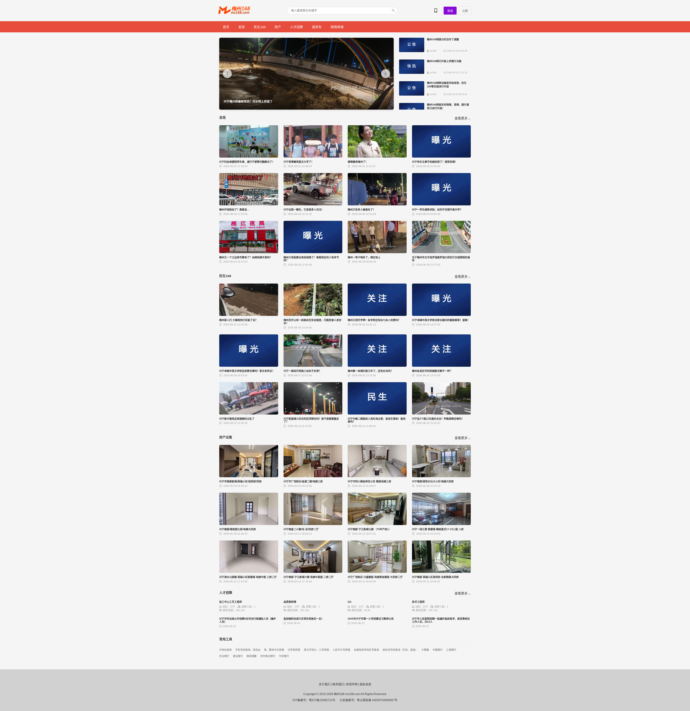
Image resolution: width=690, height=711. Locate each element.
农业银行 (224, 656)
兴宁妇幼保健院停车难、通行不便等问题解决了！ (247, 161)
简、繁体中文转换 (274, 649)
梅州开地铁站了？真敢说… (234, 209)
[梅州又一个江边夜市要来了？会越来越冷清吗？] (248, 252)
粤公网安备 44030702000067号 (377, 700)
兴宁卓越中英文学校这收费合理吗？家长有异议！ (247, 370)
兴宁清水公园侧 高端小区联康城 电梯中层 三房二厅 (248, 577)
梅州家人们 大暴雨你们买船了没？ (238, 320)
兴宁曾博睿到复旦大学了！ (299, 161)
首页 (226, 27)
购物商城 (337, 27)
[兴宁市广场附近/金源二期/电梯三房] (313, 476)
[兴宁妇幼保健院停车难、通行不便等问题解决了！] (248, 156)
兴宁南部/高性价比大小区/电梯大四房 (433, 481)
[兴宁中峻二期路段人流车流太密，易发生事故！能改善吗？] (377, 413)
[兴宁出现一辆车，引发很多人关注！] (313, 204)
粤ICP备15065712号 (322, 700)
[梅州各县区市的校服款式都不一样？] (441, 365)
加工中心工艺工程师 (230, 601)
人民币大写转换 (341, 649)
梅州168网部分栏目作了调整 (443, 39)
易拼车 (317, 27)
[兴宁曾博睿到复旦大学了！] (313, 156)
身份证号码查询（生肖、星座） (400, 649)
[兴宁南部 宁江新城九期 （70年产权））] (377, 524)
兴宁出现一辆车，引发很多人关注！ (304, 209)
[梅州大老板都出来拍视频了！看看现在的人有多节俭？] (313, 252)
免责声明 (352, 684)
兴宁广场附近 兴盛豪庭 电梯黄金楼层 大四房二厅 (375, 577)
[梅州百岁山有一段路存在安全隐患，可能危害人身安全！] (313, 314)
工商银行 (451, 649)
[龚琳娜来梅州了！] (377, 156)
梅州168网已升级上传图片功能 (444, 61)
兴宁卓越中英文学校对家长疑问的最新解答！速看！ (441, 320)
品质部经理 (290, 601)
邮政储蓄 (252, 656)
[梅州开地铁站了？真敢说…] (248, 204)
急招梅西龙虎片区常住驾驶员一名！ (304, 618)
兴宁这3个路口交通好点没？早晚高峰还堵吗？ (438, 418)
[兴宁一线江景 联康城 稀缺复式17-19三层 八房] (441, 524)
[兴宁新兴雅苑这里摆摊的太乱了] (248, 413)
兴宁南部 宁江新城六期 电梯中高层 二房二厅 (309, 577)
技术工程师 (418, 601)
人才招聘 (296, 27)
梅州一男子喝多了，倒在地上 (364, 257)
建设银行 (238, 656)
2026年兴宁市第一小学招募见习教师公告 (371, 618)
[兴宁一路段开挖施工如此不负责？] (313, 365)
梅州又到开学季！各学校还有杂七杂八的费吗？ (374, 320)
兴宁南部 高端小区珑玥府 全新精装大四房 (435, 577)
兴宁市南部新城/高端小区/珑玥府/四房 (240, 481)
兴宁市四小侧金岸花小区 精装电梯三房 (369, 481)
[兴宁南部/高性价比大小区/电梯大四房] (441, 476)
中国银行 (438, 649)
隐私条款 (365, 684)
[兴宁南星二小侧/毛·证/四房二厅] (313, 524)
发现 (241, 27)
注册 (465, 10)
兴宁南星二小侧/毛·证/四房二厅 (301, 529)
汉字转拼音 (294, 649)
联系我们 (338, 684)
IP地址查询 (225, 649)
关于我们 (324, 684)
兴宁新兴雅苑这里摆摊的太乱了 (236, 418)
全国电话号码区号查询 (366, 649)
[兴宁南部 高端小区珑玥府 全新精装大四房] (441, 571)
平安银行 (284, 656)
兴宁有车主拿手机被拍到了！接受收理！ (434, 161)
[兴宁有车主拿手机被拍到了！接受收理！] (441, 156)
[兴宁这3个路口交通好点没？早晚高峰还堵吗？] (441, 413)
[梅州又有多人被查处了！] (377, 204)
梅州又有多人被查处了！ (361, 209)
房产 (278, 27)
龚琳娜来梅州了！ (358, 161)
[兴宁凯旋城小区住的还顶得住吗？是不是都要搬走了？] (313, 413)
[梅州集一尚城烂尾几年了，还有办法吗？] (377, 365)
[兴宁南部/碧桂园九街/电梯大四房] (248, 524)
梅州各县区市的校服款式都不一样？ (432, 370)
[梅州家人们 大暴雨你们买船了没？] (248, 314)
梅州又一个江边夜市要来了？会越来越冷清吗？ (245, 257)
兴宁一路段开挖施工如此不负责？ (302, 370)
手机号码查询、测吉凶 (247, 649)
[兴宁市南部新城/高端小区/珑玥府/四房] (248, 476)
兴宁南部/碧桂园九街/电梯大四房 (237, 529)
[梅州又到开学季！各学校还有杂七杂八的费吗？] (377, 314)
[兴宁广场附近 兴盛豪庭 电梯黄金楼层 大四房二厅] (377, 571)
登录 (450, 10)
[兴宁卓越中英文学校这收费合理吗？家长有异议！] (248, 365)
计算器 (425, 649)
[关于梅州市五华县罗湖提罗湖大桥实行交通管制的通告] (441, 252)
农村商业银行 (267, 656)
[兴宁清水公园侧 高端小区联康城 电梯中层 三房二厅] (248, 571)
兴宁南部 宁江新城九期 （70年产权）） (369, 529)
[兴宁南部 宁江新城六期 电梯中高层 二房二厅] (313, 571)
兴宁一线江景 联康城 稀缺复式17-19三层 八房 (438, 529)
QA (349, 601)
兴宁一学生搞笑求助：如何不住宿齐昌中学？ (437, 209)
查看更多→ (463, 118)
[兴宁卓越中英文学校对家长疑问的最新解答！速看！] (441, 314)
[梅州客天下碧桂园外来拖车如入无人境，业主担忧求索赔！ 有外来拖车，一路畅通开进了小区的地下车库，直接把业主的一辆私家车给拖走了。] (306, 108)
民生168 (260, 27)
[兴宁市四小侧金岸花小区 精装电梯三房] (377, 476)
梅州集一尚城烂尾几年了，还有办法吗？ (370, 370)
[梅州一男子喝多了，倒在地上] (377, 252)
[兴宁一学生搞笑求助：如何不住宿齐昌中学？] (441, 204)
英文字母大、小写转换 (316, 649)
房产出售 (225, 437)
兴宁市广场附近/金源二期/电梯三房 (303, 481)
